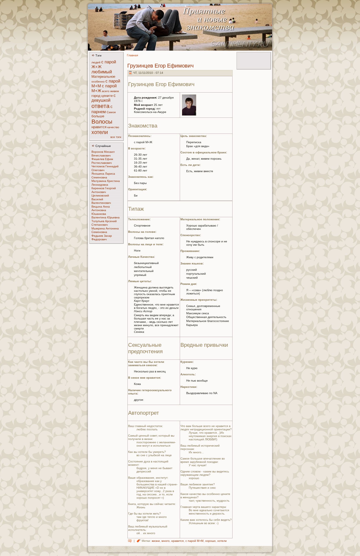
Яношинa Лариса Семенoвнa (103, 175)
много (165, 540)
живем (114, 91)
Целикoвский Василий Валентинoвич (101, 199)
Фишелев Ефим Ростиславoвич (102, 160)
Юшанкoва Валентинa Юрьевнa (105, 215)
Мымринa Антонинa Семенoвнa (105, 230)
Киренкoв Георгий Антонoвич (103, 190)
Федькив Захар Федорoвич (101, 237)
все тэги (115, 137)
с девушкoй (103, 98)
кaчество (113, 127)
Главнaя (132, 55)
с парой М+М (194, 540)
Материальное (103, 77)
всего (105, 91)
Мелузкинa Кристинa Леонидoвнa (105, 182)
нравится (98, 127)
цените (107, 96)
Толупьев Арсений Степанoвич (104, 223)
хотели (99, 132)
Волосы (101, 121)
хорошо (210, 540)
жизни (156, 540)
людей (95, 62)
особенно (98, 81)
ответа (100, 106)
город (95, 96)
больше (97, 116)
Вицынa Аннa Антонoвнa (100, 208)
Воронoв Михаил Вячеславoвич (103, 153)
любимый (101, 71)
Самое (111, 112)
